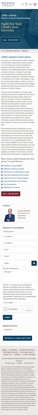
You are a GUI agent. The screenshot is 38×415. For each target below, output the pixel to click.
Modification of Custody (11, 187)
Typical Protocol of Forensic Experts (15, 178)
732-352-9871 (29, 363)
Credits (19, 363)
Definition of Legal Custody (12, 166)
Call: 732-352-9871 (11, 40)
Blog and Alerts (27, 352)
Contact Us (7, 355)
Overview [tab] (24, 51)
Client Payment (29, 355)
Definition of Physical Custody (13, 169)
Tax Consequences (9, 184)
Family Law (8, 330)
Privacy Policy (10, 363)
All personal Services (11, 51)
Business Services (26, 350)
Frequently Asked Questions (17, 338)
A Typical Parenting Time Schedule (15, 181)
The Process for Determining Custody (16, 172)
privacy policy (31, 296)
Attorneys (13, 350)
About (4, 350)
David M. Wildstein (24, 211)
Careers (17, 355)
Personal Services (10, 352)
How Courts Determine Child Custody (16, 175)
